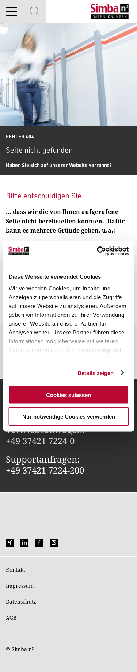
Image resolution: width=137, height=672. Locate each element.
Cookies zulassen (68, 395)
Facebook (39, 543)
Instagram (54, 543)
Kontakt (15, 569)
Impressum (20, 585)
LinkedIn (24, 543)
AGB (11, 617)
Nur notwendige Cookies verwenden (68, 416)
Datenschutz (21, 601)
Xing (10, 543)
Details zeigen (95, 373)
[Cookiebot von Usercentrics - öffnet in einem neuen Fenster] (97, 251)
